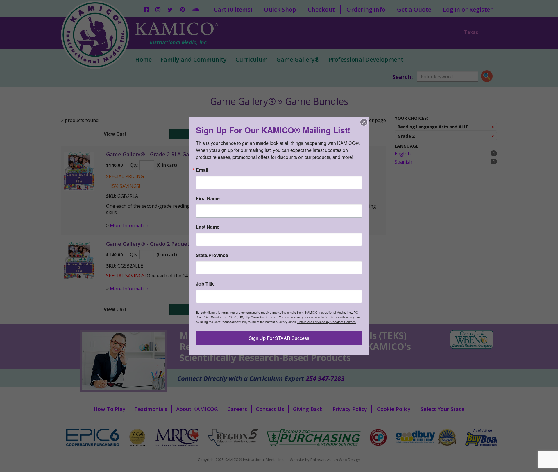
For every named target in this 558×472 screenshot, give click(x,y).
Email (202, 170)
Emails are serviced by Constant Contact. (326, 321)
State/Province (212, 255)
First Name (208, 198)
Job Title (205, 283)
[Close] (363, 122)
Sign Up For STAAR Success (279, 338)
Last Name (207, 227)
